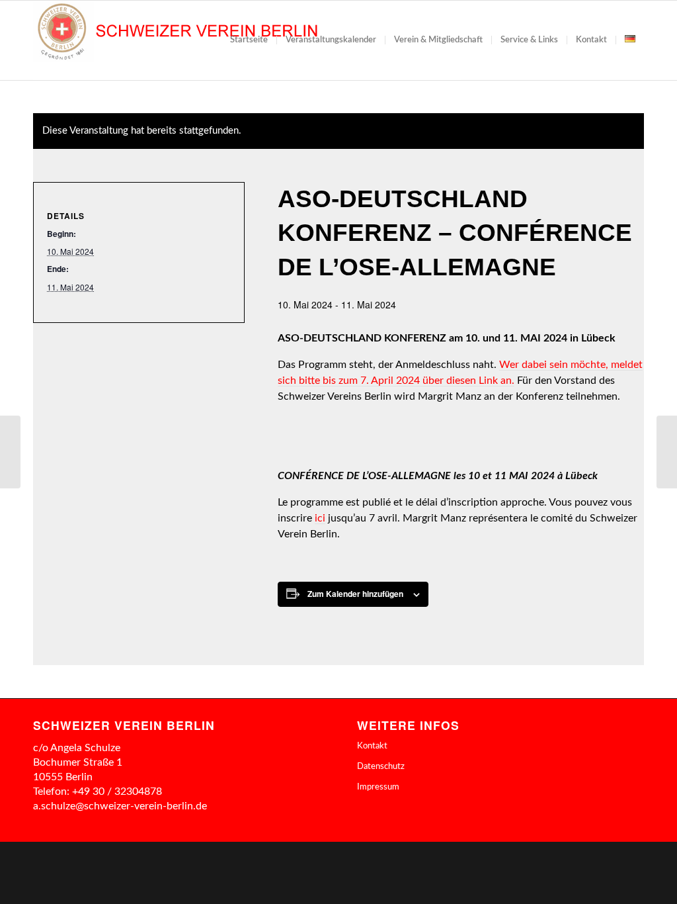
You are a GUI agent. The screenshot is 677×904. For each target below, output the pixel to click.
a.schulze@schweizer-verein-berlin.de (120, 806)
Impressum (378, 787)
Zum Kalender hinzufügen (355, 594)
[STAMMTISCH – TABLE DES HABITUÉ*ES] (10, 452)
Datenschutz (381, 766)
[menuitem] (248, 40)
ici (320, 518)
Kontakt (372, 746)
